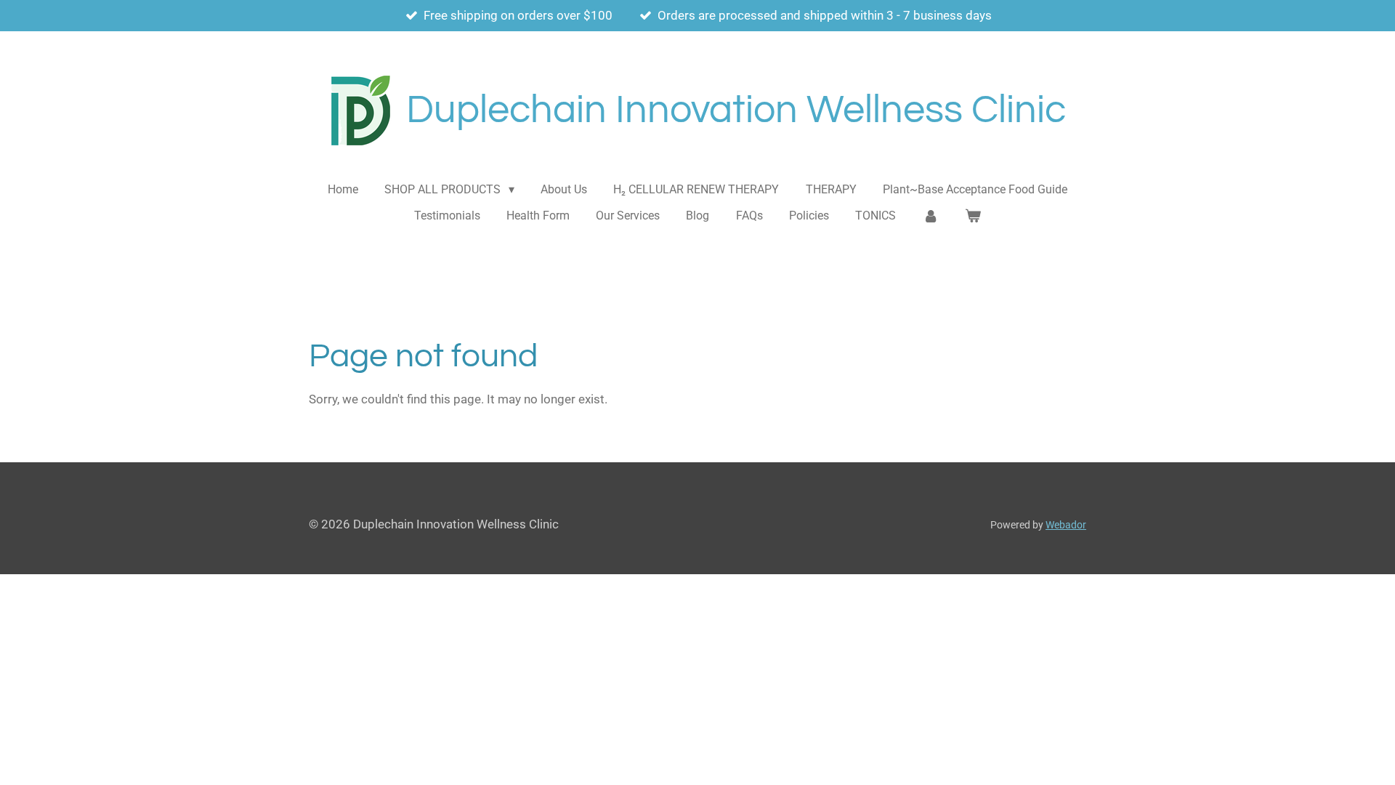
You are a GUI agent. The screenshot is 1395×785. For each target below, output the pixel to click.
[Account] (930, 216)
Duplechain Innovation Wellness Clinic (736, 110)
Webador (1066, 525)
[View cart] (972, 216)
